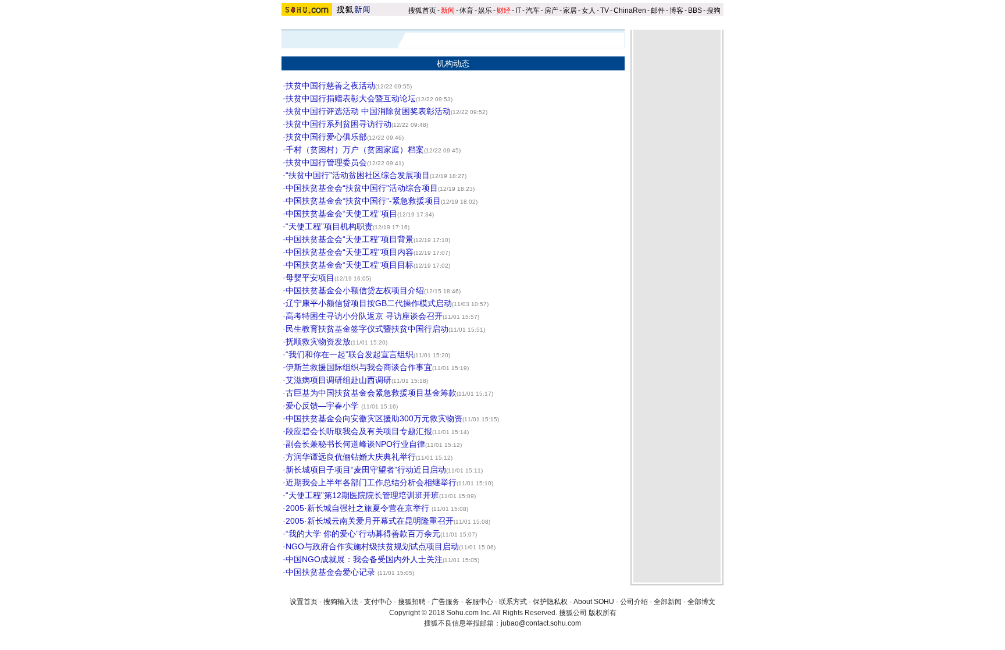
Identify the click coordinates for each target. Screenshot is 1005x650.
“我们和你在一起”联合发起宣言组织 (350, 354)
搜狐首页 (422, 10)
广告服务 (445, 602)
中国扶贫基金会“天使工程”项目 (341, 213)
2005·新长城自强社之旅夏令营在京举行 (359, 508)
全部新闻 (668, 602)
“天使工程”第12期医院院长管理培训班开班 (362, 495)
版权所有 (602, 613)
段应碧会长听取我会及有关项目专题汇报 (359, 431)
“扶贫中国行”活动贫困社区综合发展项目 (358, 175)
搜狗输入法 (340, 602)
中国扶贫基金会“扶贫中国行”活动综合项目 (362, 188)
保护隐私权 (550, 602)
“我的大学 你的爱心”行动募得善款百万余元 (363, 533)
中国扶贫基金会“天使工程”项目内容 (350, 252)
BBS (695, 10)
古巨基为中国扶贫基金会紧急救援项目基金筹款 (371, 392)
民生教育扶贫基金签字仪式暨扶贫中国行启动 (367, 328)
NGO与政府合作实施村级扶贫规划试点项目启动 (372, 546)
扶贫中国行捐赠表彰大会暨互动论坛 (351, 98)
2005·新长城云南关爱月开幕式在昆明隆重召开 (370, 520)
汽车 (533, 10)
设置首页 (304, 602)
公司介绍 (634, 602)
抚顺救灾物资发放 (318, 341)
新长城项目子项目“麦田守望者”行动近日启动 (366, 469)
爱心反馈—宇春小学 (323, 405)
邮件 (658, 10)
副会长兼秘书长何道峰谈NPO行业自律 (355, 444)
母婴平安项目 (310, 277)
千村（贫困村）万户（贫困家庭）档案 (355, 149)
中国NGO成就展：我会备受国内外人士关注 (364, 559)
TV (604, 10)
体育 (466, 10)
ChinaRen (630, 10)
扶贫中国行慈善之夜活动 (330, 85)
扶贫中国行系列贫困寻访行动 (338, 124)
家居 (570, 10)
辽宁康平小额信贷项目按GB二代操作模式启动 (369, 303)
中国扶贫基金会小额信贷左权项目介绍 (355, 290)
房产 (551, 10)
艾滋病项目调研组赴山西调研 (338, 380)
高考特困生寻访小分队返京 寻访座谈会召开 (364, 316)
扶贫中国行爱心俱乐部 (326, 136)
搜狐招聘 (412, 602)
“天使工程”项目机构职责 (329, 226)
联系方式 (513, 602)
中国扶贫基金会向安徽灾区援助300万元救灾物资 (374, 418)
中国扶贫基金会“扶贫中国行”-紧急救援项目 (363, 200)
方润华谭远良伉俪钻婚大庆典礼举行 (351, 456)
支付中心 (378, 602)
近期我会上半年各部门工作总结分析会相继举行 (371, 482)
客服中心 (479, 602)
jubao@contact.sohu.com (541, 623)
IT (518, 10)
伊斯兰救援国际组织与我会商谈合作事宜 (359, 367)
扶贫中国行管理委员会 (326, 162)
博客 (676, 10)
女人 (589, 10)
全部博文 (701, 602)
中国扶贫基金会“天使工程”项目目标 (350, 264)
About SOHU (593, 602)
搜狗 (714, 10)
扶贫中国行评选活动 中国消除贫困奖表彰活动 (368, 111)
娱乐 (485, 10)
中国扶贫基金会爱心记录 (331, 572)
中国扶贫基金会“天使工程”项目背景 (350, 239)
